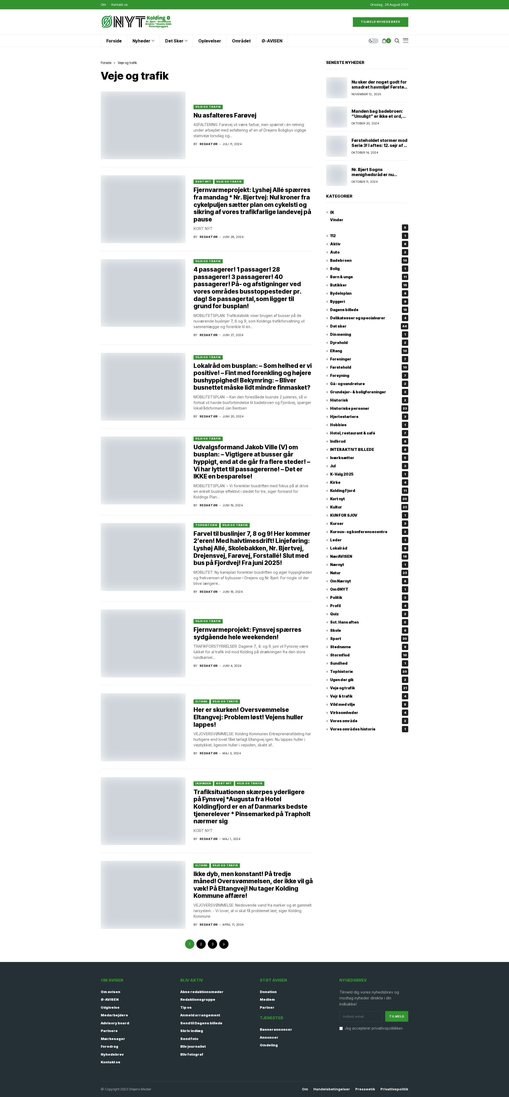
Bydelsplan (368, 293)
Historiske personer (368, 408)
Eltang (201, 701)
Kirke (368, 482)
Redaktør (209, 144)
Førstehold (368, 367)
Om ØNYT (368, 589)
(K (332, 212)
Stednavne (368, 647)
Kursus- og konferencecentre (368, 532)
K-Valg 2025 (368, 474)
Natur (368, 573)
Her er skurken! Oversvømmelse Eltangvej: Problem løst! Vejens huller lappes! (248, 717)
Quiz (368, 614)
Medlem (267, 999)
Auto (368, 252)
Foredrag (109, 1046)
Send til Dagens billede (201, 1023)
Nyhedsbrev (112, 1054)
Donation (268, 992)
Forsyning (368, 375)
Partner (267, 1007)
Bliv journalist (193, 1046)
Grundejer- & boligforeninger (368, 392)
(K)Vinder (203, 783)
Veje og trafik (127, 62)
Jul (368, 466)
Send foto (189, 1039)
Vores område (368, 721)
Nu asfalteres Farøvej (225, 115)
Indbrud (368, 441)
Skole (368, 630)
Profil (368, 606)
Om (305, 1089)
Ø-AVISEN (110, 999)
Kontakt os (110, 1062)
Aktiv (368, 244)
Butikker (368, 285)
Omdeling (269, 1045)
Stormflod (368, 655)
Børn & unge (368, 277)
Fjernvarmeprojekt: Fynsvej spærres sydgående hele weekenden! (247, 633)
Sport (368, 639)
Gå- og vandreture (368, 384)
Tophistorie (206, 525)
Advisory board (115, 1023)
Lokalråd (368, 548)
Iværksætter (368, 458)
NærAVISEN (368, 556)
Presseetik (365, 1089)
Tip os (186, 1007)
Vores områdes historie (368, 729)
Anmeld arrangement (200, 1015)
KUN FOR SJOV (368, 515)
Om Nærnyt (368, 581)
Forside (106, 62)
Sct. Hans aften (368, 622)
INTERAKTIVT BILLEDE (368, 449)
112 (368, 236)
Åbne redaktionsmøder (201, 992)
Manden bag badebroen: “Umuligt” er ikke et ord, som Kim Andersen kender (379, 116)
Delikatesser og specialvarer (368, 318)
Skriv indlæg (191, 1031)
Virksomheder (368, 713)
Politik (368, 597)
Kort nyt (203, 181)
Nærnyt (368, 565)
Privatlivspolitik (394, 1089)
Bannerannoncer (276, 1029)
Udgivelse (110, 1007)
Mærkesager (113, 1039)
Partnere (109, 1031)
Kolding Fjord (368, 491)
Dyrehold (368, 343)
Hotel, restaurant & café (368, 433)
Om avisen (110, 992)
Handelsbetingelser (331, 1089)
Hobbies (368, 425)
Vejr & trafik (368, 696)
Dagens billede (368, 310)
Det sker (368, 326)
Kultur (368, 507)
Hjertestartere (368, 417)
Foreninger (368, 359)
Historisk (368, 400)
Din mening (368, 334)
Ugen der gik (368, 680)
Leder (368, 540)
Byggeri (368, 301)
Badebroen (368, 260)
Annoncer (269, 1037)
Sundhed (368, 663)
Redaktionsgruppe (197, 999)
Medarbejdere (114, 1015)
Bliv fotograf (191, 1054)
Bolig (368, 269)
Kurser (368, 523)
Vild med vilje (368, 704)
